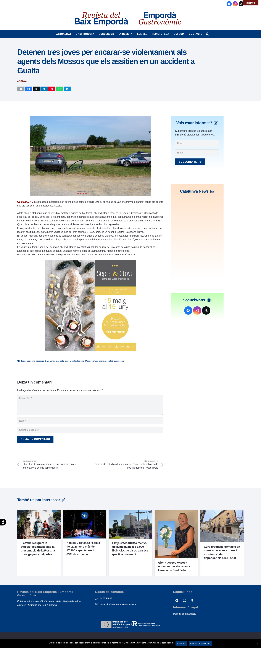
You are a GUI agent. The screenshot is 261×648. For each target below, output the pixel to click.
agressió (40, 361)
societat (109, 361)
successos (119, 361)
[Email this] (20, 89)
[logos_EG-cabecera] (159, 18)
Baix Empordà (52, 361)
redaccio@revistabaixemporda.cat (118, 604)
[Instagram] (235, 3)
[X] (241, 3)
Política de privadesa (184, 614)
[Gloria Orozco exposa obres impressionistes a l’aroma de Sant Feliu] (176, 511)
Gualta (73, 361)
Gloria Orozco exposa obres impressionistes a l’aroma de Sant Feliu (174, 566)
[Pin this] (51, 89)
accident (31, 361)
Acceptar (181, 643)
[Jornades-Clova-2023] (90, 350)
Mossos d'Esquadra (94, 361)
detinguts (64, 361)
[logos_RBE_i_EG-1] (101, 18)
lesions (80, 361)
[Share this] (28, 89)
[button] (72, 34)
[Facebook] (229, 3)
